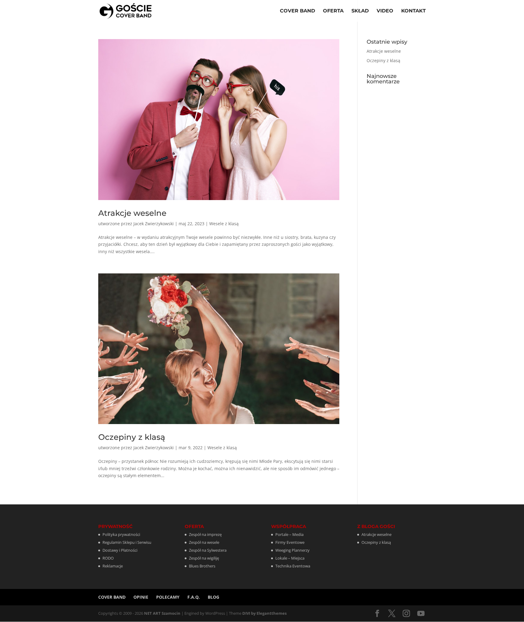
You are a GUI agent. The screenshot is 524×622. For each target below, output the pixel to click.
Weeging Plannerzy (292, 550)
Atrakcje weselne (132, 213)
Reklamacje (112, 566)
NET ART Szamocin (162, 613)
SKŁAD (360, 11)
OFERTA (333, 11)
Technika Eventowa (292, 566)
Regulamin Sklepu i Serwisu (126, 542)
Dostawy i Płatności (119, 550)
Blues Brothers (202, 566)
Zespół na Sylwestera (208, 550)
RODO (108, 558)
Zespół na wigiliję (204, 558)
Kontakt (413, 11)
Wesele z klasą (224, 223)
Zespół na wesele (204, 542)
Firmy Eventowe (289, 542)
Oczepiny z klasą (131, 437)
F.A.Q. (193, 597)
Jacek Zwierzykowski (153, 223)
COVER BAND (297, 11)
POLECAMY (168, 597)
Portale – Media (289, 534)
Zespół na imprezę (205, 534)
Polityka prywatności (121, 534)
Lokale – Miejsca (289, 558)
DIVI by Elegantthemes (264, 613)
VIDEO (385, 11)
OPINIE (140, 597)
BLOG (213, 597)
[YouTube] (421, 613)
